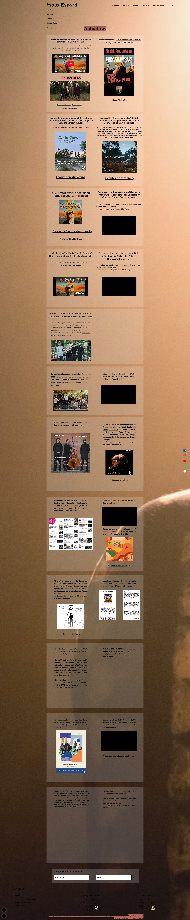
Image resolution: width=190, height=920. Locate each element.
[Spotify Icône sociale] (184, 466)
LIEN (56, 727)
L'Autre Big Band (109, 503)
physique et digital (112, 654)
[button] (126, 5)
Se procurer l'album (119, 565)
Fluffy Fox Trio (62, 422)
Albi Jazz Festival (117, 534)
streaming (109, 656)
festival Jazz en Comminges (65, 503)
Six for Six (55, 374)
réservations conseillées (70, 265)
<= (71, 598)
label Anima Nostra (116, 725)
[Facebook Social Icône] (184, 450)
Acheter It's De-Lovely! (69, 108)
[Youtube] (184, 460)
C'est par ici (66, 654)
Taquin (114, 531)
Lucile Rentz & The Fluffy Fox (63, 39)
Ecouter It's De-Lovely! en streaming (69, 105)
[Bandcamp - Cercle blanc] (184, 471)
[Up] (4, 910)
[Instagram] (184, 455)
